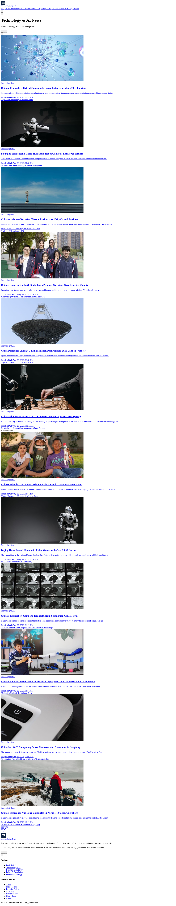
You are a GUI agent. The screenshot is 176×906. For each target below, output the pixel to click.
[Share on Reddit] (6, 31)
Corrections (11, 896)
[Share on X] (2, 31)
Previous (4, 827)
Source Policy (12, 894)
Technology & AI (17, 8)
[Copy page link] (2, 33)
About (76, 8)
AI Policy (10, 891)
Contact (9, 898)
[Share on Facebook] (4, 31)
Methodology (11, 887)
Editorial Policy (12, 889)
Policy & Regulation (49, 8)
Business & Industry (32, 8)
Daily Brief (5, 8)
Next (3, 831)
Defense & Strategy (66, 8)
